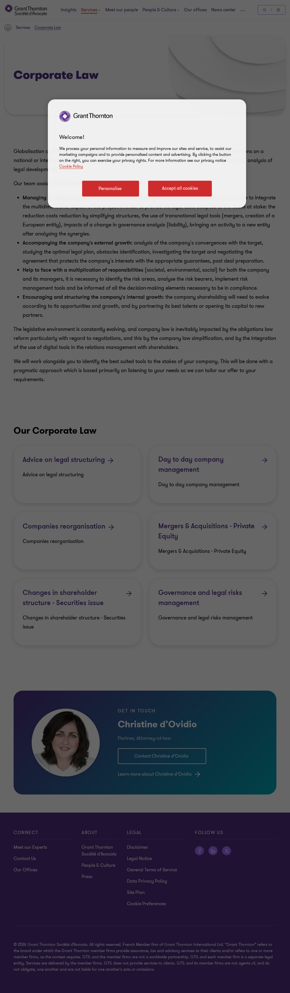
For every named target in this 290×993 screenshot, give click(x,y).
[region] (147, 153)
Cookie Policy (71, 166)
